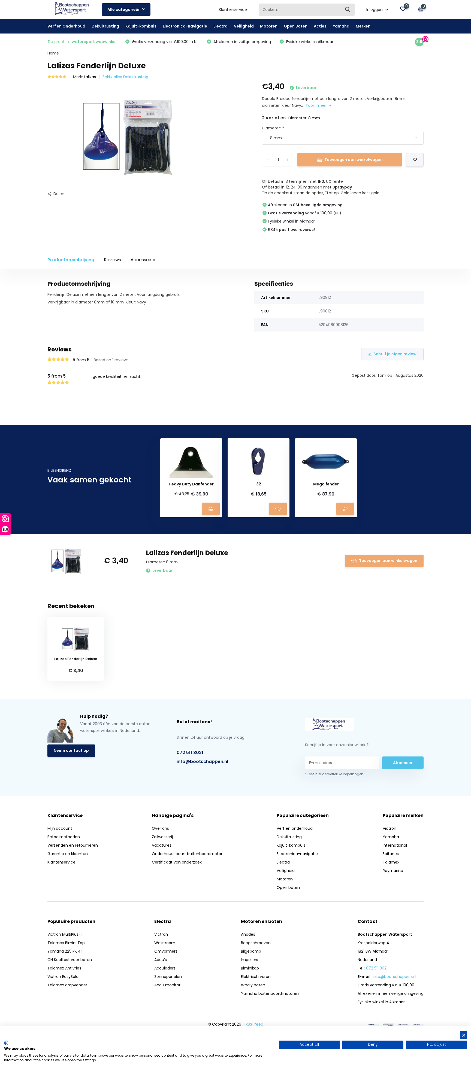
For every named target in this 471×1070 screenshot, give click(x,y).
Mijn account (59, 828)
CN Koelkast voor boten (69, 959)
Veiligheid (244, 26)
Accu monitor (167, 985)
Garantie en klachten (67, 853)
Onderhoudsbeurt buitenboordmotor (187, 853)
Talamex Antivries (64, 968)
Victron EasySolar (63, 976)
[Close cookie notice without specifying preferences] (463, 1035)
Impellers (249, 959)
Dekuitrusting (105, 26)
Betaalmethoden (63, 837)
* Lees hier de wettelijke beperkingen (334, 774)
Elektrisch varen (256, 976)
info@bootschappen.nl (202, 761)
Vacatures (161, 845)
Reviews (112, 260)
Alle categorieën (124, 9)
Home (53, 53)
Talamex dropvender (67, 985)
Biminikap (250, 968)
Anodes (248, 934)
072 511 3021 (190, 752)
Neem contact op (71, 750)
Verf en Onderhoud (66, 26)
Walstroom (164, 943)
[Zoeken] (348, 10)
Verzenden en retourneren (72, 845)
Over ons (160, 828)
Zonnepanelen (168, 976)
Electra (220, 26)
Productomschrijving (70, 260)
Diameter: (273, 128)
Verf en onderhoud (295, 828)
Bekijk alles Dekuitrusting (125, 77)
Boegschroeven (256, 943)
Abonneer (403, 762)
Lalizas (90, 77)
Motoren (268, 26)
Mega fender (326, 484)
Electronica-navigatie (185, 26)
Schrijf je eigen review (394, 354)
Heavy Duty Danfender (191, 484)
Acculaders (165, 968)
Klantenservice (233, 9)
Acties (320, 26)
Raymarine (393, 870)
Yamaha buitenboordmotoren (270, 993)
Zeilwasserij (162, 837)
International (395, 845)
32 (258, 484)
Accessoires (143, 260)
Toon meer (317, 105)
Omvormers (165, 951)
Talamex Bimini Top (66, 943)
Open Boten (295, 26)
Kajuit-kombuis (140, 26)
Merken (363, 26)
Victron (389, 828)
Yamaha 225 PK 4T (65, 951)
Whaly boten (253, 985)
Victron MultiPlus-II (64, 934)
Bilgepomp (251, 951)
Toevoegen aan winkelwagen (353, 159)
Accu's (160, 959)
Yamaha (341, 26)
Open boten (288, 887)
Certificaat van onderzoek (177, 862)
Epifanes (391, 853)
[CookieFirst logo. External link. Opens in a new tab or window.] (6, 1043)
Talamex (391, 862)
